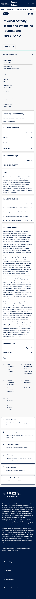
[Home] (5, 4)
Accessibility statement (11, 562)
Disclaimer (8, 570)
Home (2, 9)
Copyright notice (10, 579)
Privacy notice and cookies (13, 588)
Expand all (29, 132)
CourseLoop (31, 596)
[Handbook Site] (12, 494)
